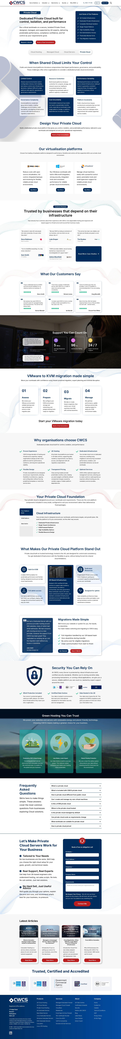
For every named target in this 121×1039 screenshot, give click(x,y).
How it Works (76, 651)
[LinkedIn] (9, 1033)
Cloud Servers (69, 52)
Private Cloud (85, 52)
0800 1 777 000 (88, 2)
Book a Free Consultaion (60, 135)
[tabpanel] (67, 522)
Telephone (69, 867)
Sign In (97, 2)
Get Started (63, 651)
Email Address (70, 859)
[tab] (26, 512)
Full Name (69, 852)
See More (33, 190)
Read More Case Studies (87, 254)
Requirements (70, 882)
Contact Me (82, 904)
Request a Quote (26, 42)
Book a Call (105, 2)
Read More (28, 960)
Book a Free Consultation (45, 42)
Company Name (70, 874)
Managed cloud (53, 52)
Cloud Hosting (36, 52)
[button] (75, 786)
